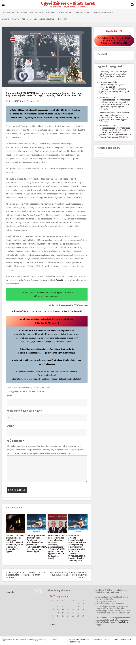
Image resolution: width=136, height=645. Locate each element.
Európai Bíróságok (82, 12)
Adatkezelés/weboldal (79, 639)
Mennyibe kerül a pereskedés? (43, 12)
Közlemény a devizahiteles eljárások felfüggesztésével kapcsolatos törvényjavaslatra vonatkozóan (115, 74)
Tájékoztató (126, 639)
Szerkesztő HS (33, 101)
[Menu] (3, 4)
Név (9, 395)
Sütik (116, 639)
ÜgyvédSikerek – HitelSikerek (68, 3)
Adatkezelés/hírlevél (101, 639)
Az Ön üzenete (15, 440)
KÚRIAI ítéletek (65, 12)
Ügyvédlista (22, 12)
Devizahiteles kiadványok (44, 19)
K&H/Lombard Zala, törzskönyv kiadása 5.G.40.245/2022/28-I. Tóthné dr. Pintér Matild (69, 575)
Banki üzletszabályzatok (103, 12)
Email (10, 425)
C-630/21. (59, 280)
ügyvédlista (123, 622)
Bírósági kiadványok (10, 19)
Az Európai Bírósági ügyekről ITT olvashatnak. (68, 305)
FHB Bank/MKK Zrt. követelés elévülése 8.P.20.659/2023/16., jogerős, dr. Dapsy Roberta (25, 575)
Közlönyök (26, 19)
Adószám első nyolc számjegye (24, 410)
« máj (52, 624)
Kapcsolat (62, 19)
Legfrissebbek (8, 12)
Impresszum (74, 642)
